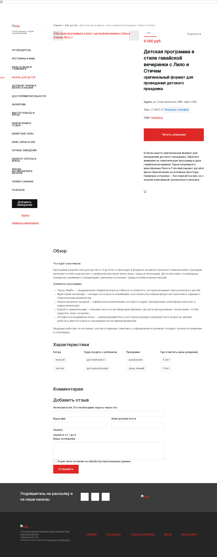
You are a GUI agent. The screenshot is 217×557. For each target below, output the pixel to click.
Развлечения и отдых (21, 124)
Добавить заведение (24, 203)
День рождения (56, 531)
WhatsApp (65, 540)
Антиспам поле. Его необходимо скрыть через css (85, 408)
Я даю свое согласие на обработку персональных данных (94, 461)
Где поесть (113, 535)
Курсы (168, 535)
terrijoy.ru (157, 118)
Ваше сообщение (64, 439)
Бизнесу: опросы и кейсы (24, 160)
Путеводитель (21, 50)
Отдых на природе (142, 535)
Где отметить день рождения (179, 352)
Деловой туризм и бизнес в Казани (24, 87)
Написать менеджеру (25, 223)
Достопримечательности (25, 96)
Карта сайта (189, 535)
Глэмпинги (44, 531)
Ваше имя (59, 419)
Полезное (18, 190)
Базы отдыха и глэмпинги (22, 68)
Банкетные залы (23, 134)
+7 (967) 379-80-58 (161, 110)
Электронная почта (123, 419)
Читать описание (174, 134)
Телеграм (51, 540)
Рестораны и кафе (23, 59)
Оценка (58, 430)
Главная (91, 535)
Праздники (133, 352)
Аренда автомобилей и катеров (22, 171)
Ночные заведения (24, 151)
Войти (25, 216)
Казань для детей (23, 78)
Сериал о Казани (22, 182)
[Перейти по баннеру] (108, 7)
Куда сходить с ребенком (100, 352)
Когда (57, 352)
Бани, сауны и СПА (23, 142)
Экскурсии (19, 105)
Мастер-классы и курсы (23, 114)
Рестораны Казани (29, 531)
